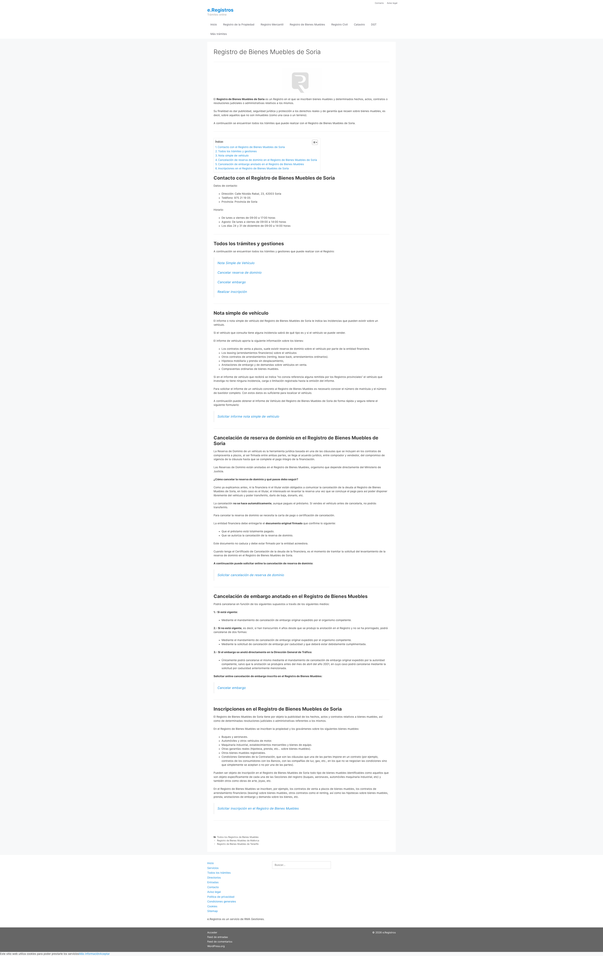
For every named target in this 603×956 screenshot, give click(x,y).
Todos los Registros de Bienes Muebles (238, 837)
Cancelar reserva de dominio (239, 272)
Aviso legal (392, 3)
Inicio (213, 24)
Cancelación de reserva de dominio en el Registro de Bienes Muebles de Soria (267, 160)
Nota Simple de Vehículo (236, 263)
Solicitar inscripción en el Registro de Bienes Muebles (258, 808)
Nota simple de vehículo (233, 155)
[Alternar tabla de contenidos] (313, 142)
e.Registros (220, 10)
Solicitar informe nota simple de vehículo (248, 416)
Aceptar (105, 953)
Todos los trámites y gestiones (237, 151)
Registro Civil (339, 24)
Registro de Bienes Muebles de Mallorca (238, 840)
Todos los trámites (219, 872)
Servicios (213, 868)
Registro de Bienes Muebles (307, 24)
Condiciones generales (221, 901)
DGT (374, 24)
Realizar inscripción (232, 292)
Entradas (213, 882)
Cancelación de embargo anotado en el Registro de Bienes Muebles (261, 164)
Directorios (214, 877)
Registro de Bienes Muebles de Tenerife (237, 844)
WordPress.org (216, 946)
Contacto (379, 3)
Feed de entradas (217, 937)
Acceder (212, 932)
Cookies (212, 906)
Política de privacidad (220, 896)
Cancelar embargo (231, 282)
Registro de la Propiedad (238, 24)
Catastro (359, 24)
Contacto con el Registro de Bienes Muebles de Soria (251, 147)
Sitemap (212, 911)
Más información (89, 953)
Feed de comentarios (219, 941)
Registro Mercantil (272, 24)
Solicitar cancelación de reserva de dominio (250, 575)
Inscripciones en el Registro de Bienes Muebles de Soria (253, 168)
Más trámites (218, 34)
